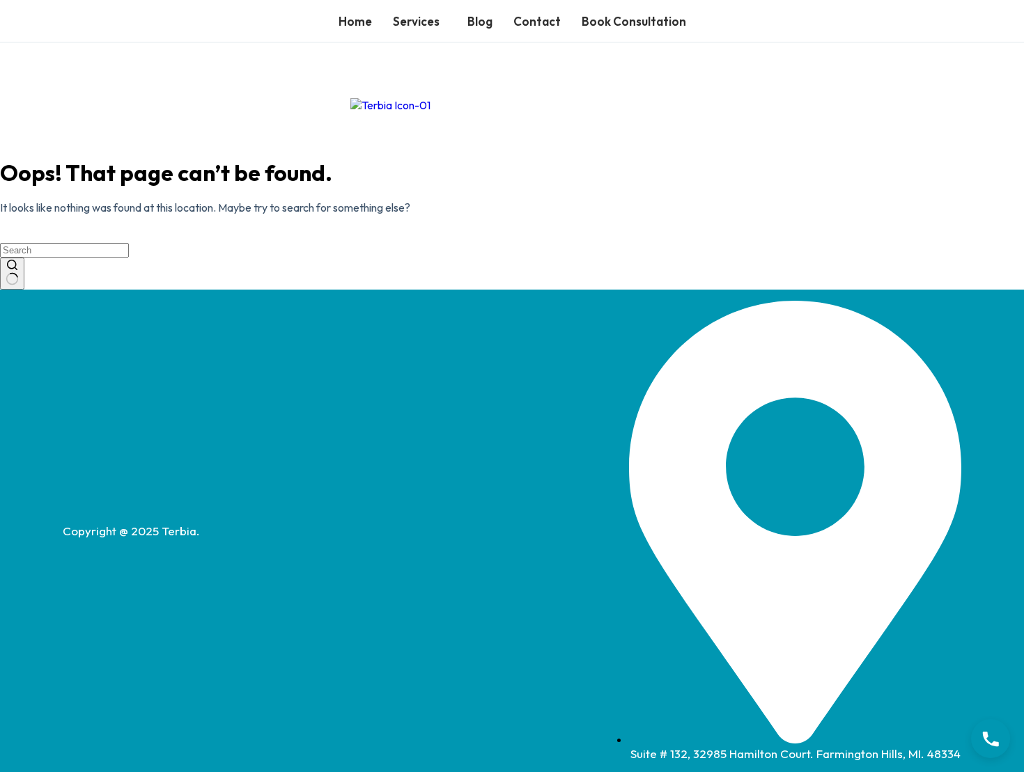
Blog (479, 21)
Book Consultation (634, 21)
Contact (537, 21)
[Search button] (12, 274)
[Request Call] (990, 738)
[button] (419, 21)
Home (355, 21)
